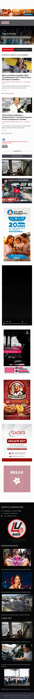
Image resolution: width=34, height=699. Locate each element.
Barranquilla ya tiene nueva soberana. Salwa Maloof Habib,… (16, 592)
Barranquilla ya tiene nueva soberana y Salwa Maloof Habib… (16, 569)
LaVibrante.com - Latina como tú (10, 37)
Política (6, 109)
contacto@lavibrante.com (10, 516)
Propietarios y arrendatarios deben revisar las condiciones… (16, 615)
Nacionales (7, 70)
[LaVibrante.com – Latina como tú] (5, 22)
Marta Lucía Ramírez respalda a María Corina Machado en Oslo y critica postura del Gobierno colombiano (16, 77)
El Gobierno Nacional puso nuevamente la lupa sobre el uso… (16, 641)
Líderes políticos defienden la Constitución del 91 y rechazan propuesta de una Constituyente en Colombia (17, 117)
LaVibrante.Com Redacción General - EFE (12, 82)
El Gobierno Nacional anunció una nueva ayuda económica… (16, 689)
